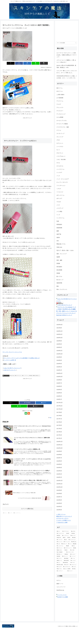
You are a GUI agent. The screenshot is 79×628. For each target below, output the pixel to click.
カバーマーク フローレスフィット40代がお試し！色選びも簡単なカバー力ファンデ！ (67, 55)
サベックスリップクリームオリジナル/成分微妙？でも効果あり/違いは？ (22, 358)
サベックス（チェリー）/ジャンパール (12, 352)
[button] (44, 63)
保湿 (35, 375)
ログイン (59, 580)
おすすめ (12, 375)
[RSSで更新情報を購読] (28, 413)
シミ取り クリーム (60, 514)
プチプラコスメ (18, 375)
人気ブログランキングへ (10, 370)
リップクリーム (6, 375)
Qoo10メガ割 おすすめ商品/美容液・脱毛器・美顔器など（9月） (66, 66)
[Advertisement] (27, 127)
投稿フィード (60, 583)
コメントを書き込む (27, 508)
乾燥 (31, 375)
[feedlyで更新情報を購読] (26, 413)
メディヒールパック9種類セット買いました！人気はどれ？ (66, 61)
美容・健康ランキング (64, 311)
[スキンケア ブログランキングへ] (59, 303)
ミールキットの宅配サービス (63, 520)
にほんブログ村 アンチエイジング (12, 368)
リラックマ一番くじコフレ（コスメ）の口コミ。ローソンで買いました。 (67, 71)
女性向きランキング (67, 315)
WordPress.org (60, 590)
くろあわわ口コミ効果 (61, 522)
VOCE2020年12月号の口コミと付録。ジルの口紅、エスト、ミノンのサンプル (67, 77)
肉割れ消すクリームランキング (64, 516)
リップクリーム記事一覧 (10, 360)
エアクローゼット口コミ (62, 518)
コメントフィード (61, 587)
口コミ (39, 375)
